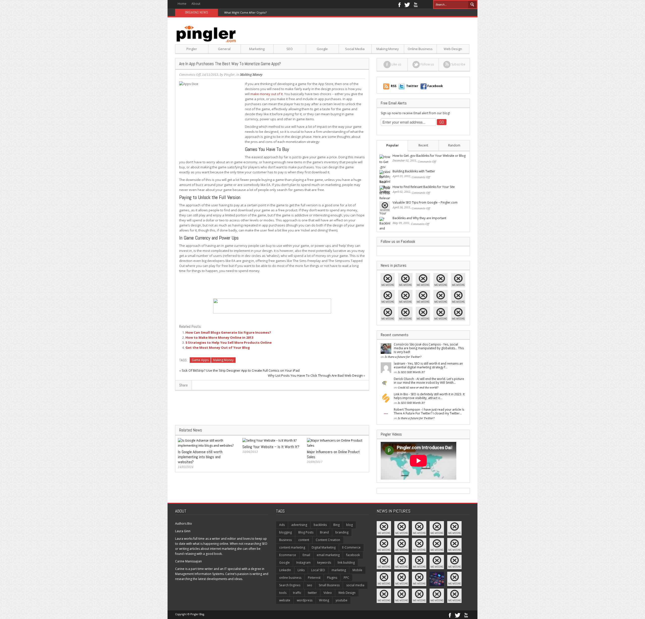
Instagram (303, 562)
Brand (324, 532)
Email (306, 555)
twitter (312, 593)
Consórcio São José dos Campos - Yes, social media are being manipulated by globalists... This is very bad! (429, 348)
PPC (346, 577)
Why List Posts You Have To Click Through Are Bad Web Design (315, 375)
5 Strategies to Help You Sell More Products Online (228, 342)
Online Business (420, 49)
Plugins (332, 577)
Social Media (355, 49)
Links (301, 570)
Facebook (399, 4)
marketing (339, 570)
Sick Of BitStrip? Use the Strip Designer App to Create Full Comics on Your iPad (241, 370)
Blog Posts (305, 532)
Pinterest (314, 577)
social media (355, 585)
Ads (282, 525)
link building (346, 562)
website (284, 600)
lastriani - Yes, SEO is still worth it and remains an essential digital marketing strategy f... (428, 365)
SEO (289, 49)
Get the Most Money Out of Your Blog (217, 347)
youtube (341, 600)
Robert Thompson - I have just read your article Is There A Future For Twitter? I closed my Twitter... (429, 411)
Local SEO (318, 570)
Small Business (329, 585)
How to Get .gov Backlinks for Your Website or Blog (429, 155)
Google (322, 49)
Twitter (407, 4)
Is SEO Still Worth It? (411, 372)
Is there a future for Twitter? (403, 357)
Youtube (416, 4)
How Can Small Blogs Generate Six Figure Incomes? (228, 332)
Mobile (357, 570)
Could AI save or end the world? (418, 387)
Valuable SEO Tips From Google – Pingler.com (425, 202)
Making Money (387, 49)
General (224, 49)
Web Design (453, 49)
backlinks (320, 525)
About (195, 4)
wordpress (304, 600)
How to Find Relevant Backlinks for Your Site (424, 187)
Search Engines (289, 585)
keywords (324, 562)
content (303, 540)
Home (182, 4)
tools (282, 593)
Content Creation (328, 540)
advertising (299, 525)
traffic (297, 593)
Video (328, 593)
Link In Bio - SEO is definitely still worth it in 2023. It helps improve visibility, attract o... (429, 396)
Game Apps (200, 360)
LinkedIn (285, 570)
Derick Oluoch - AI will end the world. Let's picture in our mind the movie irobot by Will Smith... (429, 381)
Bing (336, 525)
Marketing (257, 49)
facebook (353, 555)
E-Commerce (351, 547)
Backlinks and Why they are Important (419, 218)
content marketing (292, 547)
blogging (285, 532)
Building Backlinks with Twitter (414, 171)
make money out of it (266, 94)
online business (290, 577)
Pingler (191, 49)
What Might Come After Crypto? (245, 12)
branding (341, 532)
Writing (324, 600)
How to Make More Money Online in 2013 (219, 337)
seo (309, 585)
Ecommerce (287, 555)
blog (349, 525)
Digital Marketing (324, 547)
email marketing (328, 555)
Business (285, 540)
